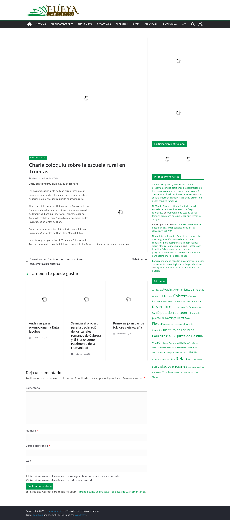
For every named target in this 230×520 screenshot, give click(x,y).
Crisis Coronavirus (194, 301)
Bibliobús (166, 296)
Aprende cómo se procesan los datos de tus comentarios (111, 491)
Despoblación (182, 307)
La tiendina (170, 24)
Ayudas (167, 289)
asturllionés (157, 290)
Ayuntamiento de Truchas (189, 289)
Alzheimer (138, 259)
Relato (182, 359)
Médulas (156, 352)
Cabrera (180, 295)
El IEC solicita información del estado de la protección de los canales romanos (177, 197)
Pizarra (192, 352)
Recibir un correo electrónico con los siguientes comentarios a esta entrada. (75, 476)
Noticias (41, 24)
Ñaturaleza (85, 24)
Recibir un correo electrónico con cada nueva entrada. (62, 480)
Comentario (33, 388)
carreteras (167, 301)
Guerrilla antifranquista (174, 324)
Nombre (32, 430)
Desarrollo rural (164, 306)
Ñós (184, 24)
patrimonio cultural (178, 352)
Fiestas (158, 323)
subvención (156, 373)
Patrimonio (165, 352)
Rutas (136, 24)
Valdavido (185, 372)
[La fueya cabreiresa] (29, 24)
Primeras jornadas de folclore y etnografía (128, 325)
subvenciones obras (196, 367)
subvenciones (175, 366)
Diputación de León (172, 312)
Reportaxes (104, 24)
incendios (157, 330)
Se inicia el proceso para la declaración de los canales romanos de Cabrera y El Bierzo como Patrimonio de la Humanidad (86, 335)
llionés (163, 347)
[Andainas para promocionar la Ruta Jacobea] (44, 283)
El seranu (122, 24)
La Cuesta (191, 343)
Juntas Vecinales (169, 343)
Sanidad (157, 366)
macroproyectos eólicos (176, 348)
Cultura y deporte (62, 24)
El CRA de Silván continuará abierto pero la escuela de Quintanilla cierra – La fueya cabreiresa (174, 209)
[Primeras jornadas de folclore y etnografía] (128, 283)
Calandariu (151, 24)
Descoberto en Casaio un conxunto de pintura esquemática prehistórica (57, 262)
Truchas (167, 372)
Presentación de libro (163, 359)
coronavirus (179, 301)
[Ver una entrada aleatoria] (200, 24)
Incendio (188, 324)
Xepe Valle (53, 178)
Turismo (177, 373)
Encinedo (189, 318)
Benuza (155, 296)
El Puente (193, 312)
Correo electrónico (38, 445)
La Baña (181, 342)
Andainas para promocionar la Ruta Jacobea (44, 327)
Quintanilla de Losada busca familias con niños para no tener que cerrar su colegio (176, 216)
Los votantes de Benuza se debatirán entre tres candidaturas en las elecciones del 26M (176, 227)
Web (28, 461)
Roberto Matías (195, 360)
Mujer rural (192, 347)
